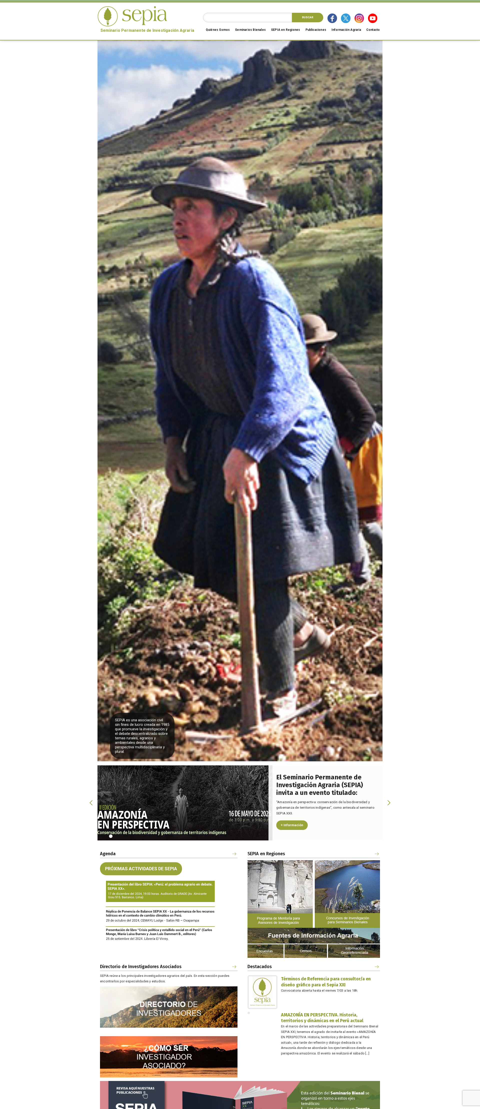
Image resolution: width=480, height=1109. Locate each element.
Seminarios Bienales (250, 30)
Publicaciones (316, 30)
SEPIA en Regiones (285, 30)
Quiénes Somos (218, 30)
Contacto (373, 30)
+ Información (292, 825)
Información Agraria (346, 30)
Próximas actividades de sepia (141, 868)
